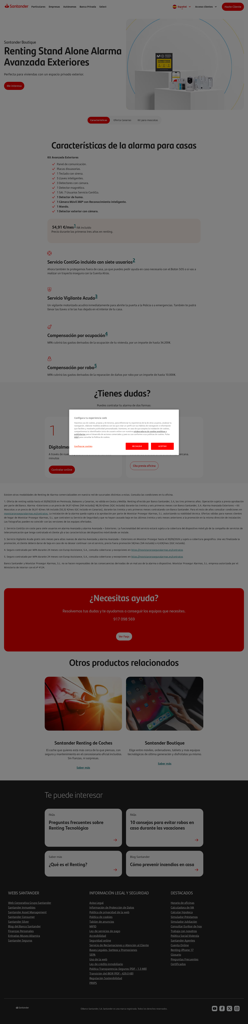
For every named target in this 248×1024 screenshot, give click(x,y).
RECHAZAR (137, 446)
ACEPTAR (162, 446)
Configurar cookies (83, 446)
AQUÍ (76, 437)
